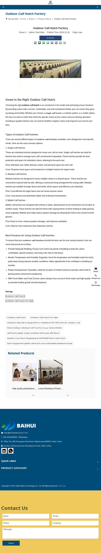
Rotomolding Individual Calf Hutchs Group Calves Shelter (34, 328)
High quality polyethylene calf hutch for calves (24, 389)
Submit (11, 543)
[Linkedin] (4, 451)
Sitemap (62, 486)
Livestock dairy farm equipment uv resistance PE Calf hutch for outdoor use (43, 322)
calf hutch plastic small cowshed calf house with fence (33, 333)
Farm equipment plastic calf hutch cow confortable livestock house (39, 343)
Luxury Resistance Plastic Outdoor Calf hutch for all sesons (50, 389)
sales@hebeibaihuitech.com (16, 433)
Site (80, 32)
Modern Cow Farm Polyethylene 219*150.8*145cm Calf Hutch (36, 338)
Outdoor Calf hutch (16, 317)
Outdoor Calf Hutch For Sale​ (44, 317)
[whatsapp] (10, 451)
